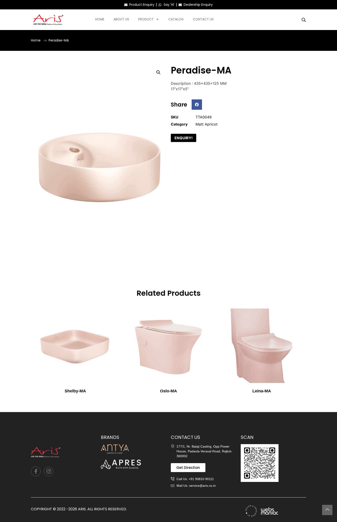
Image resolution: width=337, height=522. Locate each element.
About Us (121, 19)
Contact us (203, 19)
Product (146, 19)
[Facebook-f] (36, 471)
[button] (158, 72)
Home (99, 19)
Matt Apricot (207, 124)
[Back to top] (327, 510)
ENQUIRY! (183, 138)
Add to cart (75, 400)
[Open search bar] (303, 20)
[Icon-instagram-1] (48, 471)
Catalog (176, 19)
